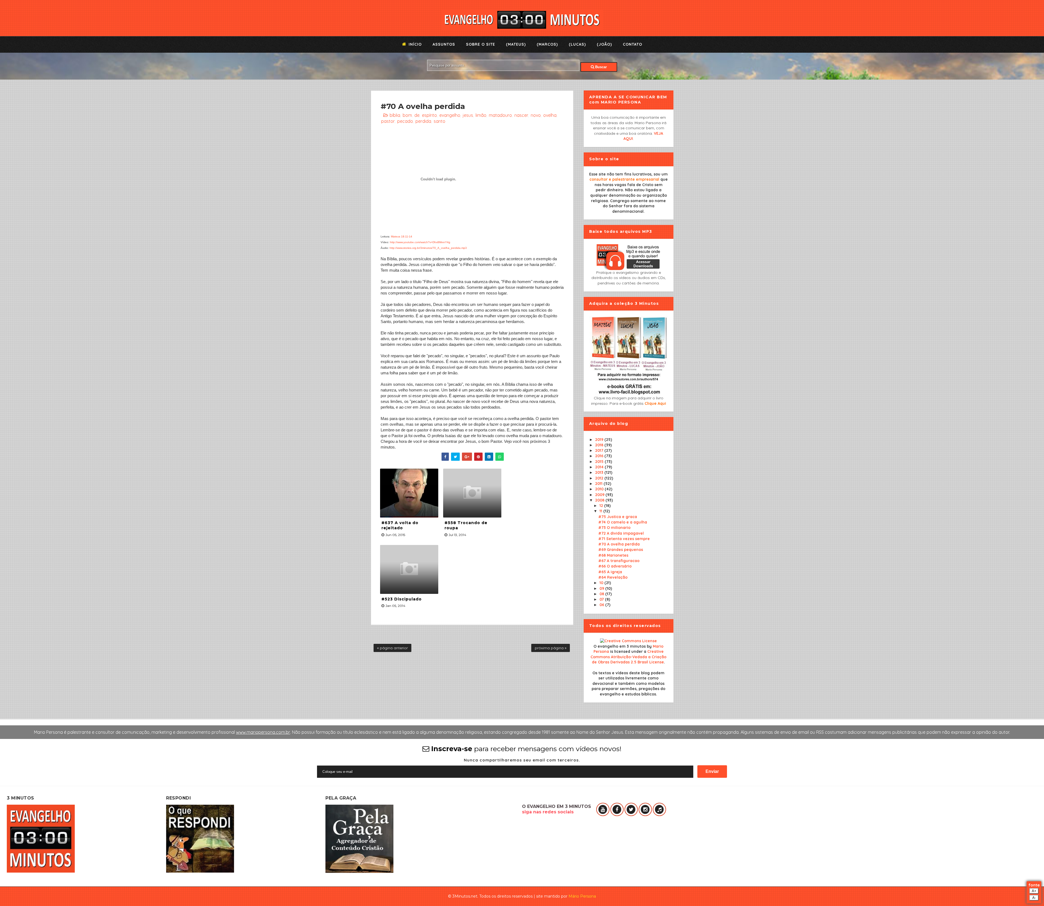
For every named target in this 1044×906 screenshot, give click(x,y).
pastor (388, 121)
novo (536, 115)
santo (439, 121)
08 (602, 593)
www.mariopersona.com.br (263, 732)
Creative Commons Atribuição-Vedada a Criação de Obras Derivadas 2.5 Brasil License (628, 656)
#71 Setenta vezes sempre (624, 538)
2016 (599, 455)
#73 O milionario (614, 527)
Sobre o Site (480, 44)
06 (602, 604)
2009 (600, 494)
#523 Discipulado (401, 599)
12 (601, 505)
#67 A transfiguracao (618, 560)
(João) (604, 44)
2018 (599, 445)
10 (601, 582)
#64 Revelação (612, 577)
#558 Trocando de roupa (466, 525)
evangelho (449, 115)
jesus (468, 115)
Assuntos (444, 44)
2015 (600, 461)
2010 (600, 489)
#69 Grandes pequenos (620, 549)
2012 (599, 478)
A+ (1034, 891)
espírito (429, 115)
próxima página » (550, 647)
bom (407, 115)
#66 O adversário (615, 566)
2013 (599, 472)
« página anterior (392, 647)
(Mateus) (516, 44)
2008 (600, 500)
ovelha (550, 115)
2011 (599, 483)
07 (602, 599)
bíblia (395, 115)
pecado (405, 121)
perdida (423, 121)
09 (602, 588)
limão (481, 115)
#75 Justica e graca (617, 516)
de (417, 115)
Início (414, 44)
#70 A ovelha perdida (619, 544)
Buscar (600, 67)
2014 (600, 467)
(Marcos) (547, 44)
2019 (599, 439)
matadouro (500, 115)
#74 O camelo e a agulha (622, 522)
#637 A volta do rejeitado (399, 525)
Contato (632, 44)
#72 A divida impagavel (621, 533)
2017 (599, 450)
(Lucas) (577, 44)
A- (1034, 898)
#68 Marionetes (613, 555)
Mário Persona (582, 896)
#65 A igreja (610, 571)
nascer (521, 115)
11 (601, 511)
